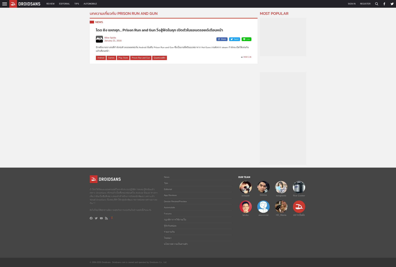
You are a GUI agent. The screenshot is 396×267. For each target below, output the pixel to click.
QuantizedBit (159, 58)
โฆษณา (168, 238)
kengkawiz (281, 195)
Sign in (351, 4)
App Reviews (170, 195)
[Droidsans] (24, 4)
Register (365, 4)
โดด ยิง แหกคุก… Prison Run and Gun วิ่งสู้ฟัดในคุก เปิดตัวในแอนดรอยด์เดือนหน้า (159, 30)
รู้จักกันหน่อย (170, 226)
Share (223, 39)
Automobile (90, 4)
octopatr (246, 195)
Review (50, 4)
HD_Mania (281, 215)
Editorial (64, 4)
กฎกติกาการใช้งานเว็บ (175, 219)
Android (100, 58)
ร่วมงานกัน (169, 232)
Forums (168, 213)
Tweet (236, 39)
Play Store (123, 58)
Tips (76, 4)
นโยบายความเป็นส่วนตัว (176, 244)
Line (248, 39)
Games (111, 58)
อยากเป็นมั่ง (299, 215)
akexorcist (263, 215)
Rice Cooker (299, 195)
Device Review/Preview (175, 201)
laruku (246, 215)
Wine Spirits (110, 38)
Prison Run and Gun (141, 58)
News (99, 22)
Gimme (263, 195)
